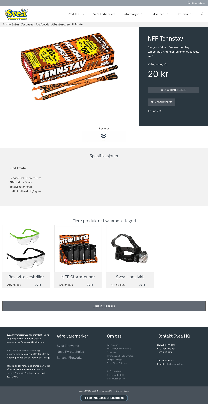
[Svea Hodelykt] (130, 248)
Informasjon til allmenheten (120, 356)
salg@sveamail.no (174, 364)
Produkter (74, 14)
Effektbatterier (14, 350)
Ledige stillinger (115, 359)
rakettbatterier (29, 350)
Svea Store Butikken (117, 363)
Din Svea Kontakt (115, 375)
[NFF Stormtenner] (78, 248)
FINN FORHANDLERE (161, 102)
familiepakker (13, 354)
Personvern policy (116, 378)
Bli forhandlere (114, 371)
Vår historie (112, 345)
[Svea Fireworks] (15, 14)
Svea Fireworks (68, 346)
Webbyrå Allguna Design (119, 391)
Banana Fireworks (69, 357)
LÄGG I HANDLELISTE (174, 90)
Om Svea (182, 14)
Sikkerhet (158, 14)
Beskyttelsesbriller (26, 276)
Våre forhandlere (104, 14)
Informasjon (131, 14)
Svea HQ (111, 352)
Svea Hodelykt (130, 276)
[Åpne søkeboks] (202, 14)
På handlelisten (197, 3)
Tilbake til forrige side (104, 305)
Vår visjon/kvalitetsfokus (119, 348)
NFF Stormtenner (78, 276)
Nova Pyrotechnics (70, 352)
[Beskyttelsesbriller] (26, 248)
